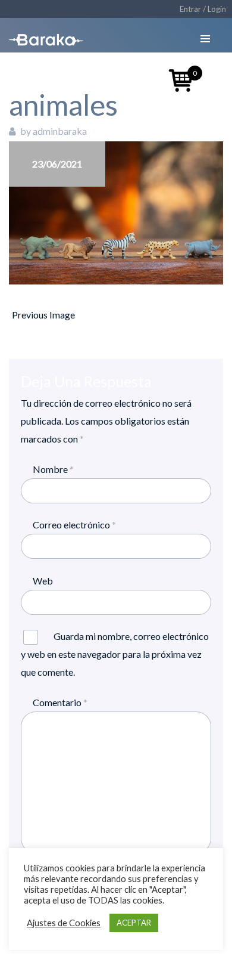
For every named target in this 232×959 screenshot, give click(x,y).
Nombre (53, 469)
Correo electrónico (74, 524)
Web (43, 580)
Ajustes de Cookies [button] (64, 923)
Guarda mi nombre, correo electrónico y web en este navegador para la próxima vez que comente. (115, 654)
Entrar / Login (203, 9)
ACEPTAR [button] (134, 922)
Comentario (60, 702)
